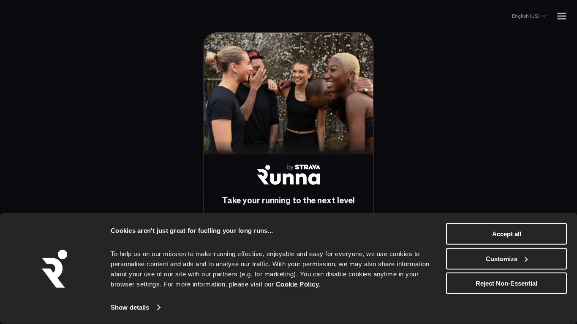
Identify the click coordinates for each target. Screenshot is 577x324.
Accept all (506, 234)
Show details (130, 307)
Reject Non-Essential (506, 283)
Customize (501, 258)
